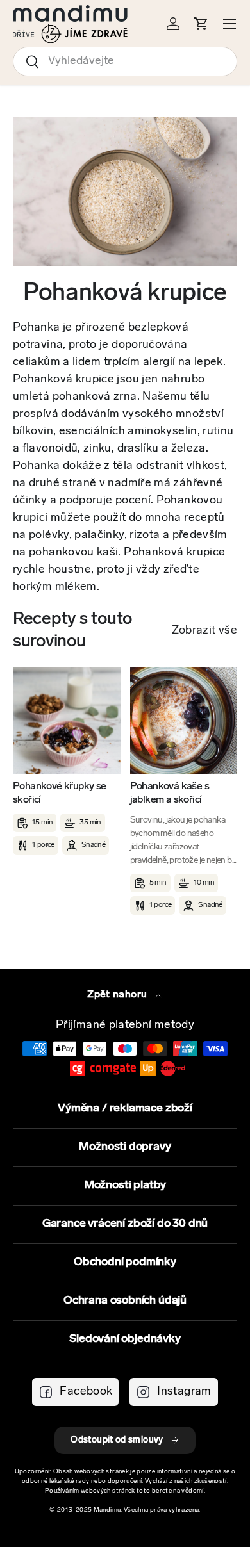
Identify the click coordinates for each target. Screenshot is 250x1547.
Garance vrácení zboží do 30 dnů (125, 1224)
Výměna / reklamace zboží (125, 1109)
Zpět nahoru (118, 995)
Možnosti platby (125, 1185)
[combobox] (125, 61)
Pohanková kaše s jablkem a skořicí (169, 793)
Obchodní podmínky (125, 1262)
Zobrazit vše (204, 631)
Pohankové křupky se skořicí (59, 793)
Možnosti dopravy (125, 1147)
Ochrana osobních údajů (125, 1301)
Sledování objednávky (124, 1339)
